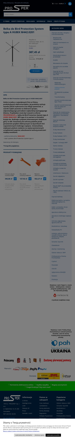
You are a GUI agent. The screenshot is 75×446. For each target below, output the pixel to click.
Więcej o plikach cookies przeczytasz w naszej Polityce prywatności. (21, 431)
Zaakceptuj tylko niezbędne (23, 435)
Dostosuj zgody (39, 435)
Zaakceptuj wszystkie (53, 435)
